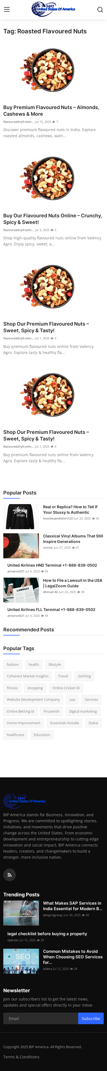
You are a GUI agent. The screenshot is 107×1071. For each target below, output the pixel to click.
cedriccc (13, 940)
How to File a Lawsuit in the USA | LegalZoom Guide (72, 583)
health (34, 664)
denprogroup (53, 915)
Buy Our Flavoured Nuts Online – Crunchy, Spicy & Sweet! (52, 219)
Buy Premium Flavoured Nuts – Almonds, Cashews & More (51, 110)
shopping (35, 687)
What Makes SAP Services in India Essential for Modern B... (72, 905)
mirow (48, 547)
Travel (63, 676)
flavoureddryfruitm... (18, 122)
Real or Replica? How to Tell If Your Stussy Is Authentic (70, 509)
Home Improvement (24, 722)
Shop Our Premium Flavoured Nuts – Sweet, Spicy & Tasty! (46, 327)
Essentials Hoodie (64, 722)
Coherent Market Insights (28, 676)
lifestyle (55, 664)
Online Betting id (20, 711)
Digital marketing (83, 711)
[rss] (9, 875)
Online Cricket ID (66, 687)
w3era (47, 969)
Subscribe (91, 1018)
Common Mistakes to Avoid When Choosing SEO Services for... (73, 957)
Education (42, 734)
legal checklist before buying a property (47, 933)
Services (91, 699)
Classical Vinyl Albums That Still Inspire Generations (73, 539)
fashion (13, 664)
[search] (100, 10)
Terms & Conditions (21, 1056)
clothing (84, 676)
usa (72, 699)
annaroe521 (15, 571)
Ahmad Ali (50, 592)
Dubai (93, 722)
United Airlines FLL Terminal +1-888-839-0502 (51, 609)
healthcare (15, 734)
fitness (12, 687)
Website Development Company (33, 699)
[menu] (7, 10)
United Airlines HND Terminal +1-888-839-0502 (52, 565)
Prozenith (52, 711)
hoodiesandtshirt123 (58, 518)
